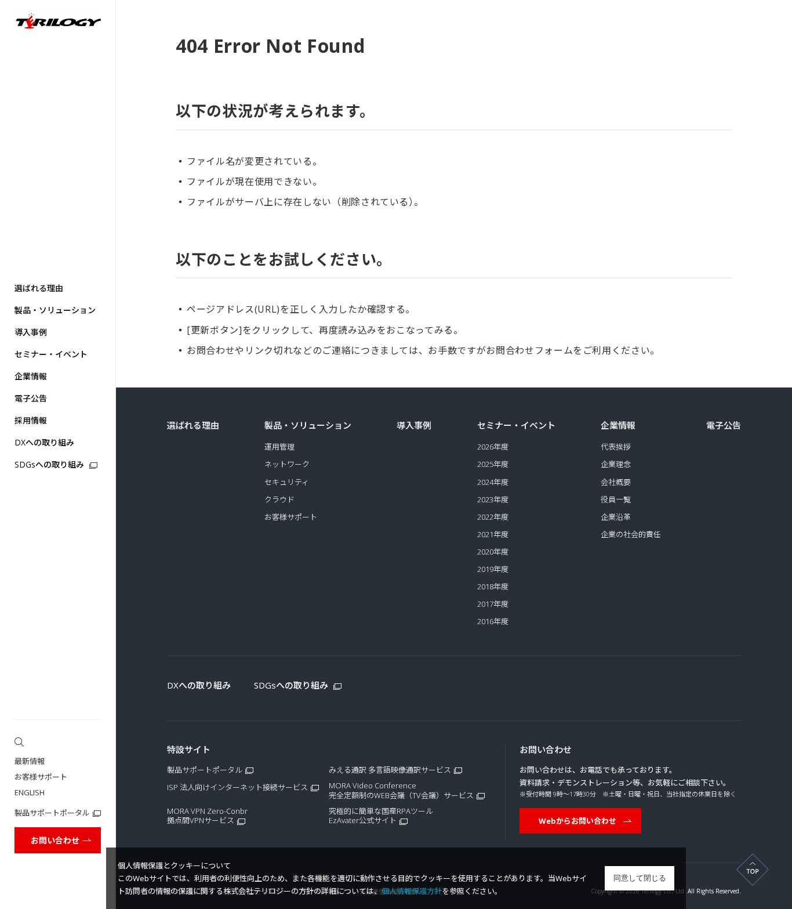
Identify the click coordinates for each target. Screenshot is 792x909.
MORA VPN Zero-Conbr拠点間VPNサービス (207, 816)
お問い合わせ (55, 840)
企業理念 (616, 464)
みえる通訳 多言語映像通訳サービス (390, 770)
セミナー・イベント (51, 354)
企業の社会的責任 (631, 534)
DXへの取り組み (44, 442)
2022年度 (492, 517)
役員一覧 (616, 500)
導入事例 (30, 332)
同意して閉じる (639, 878)
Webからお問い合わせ (577, 821)
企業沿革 (616, 517)
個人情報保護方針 (412, 891)
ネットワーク (287, 464)
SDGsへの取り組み (50, 464)
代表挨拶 (616, 447)
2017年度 (492, 604)
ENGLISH (29, 792)
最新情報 (29, 761)
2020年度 (492, 552)
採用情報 (30, 420)
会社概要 (616, 482)
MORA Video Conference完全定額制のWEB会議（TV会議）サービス (401, 791)
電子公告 (30, 398)
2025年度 (492, 464)
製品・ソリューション (55, 310)
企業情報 (30, 376)
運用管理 (279, 447)
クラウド (279, 500)
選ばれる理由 (38, 288)
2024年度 (492, 482)
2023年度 (492, 500)
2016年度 (492, 621)
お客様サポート (40, 777)
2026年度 (492, 447)
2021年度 (492, 534)
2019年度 (492, 569)
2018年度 (492, 587)
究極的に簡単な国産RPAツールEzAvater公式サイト (381, 816)
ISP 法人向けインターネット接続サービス (237, 787)
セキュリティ (286, 482)
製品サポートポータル (52, 812)
